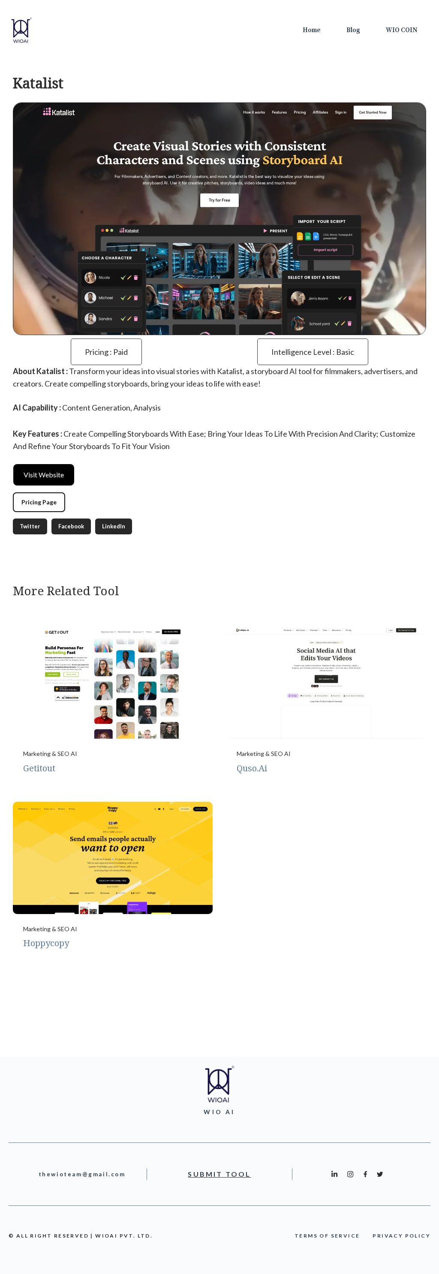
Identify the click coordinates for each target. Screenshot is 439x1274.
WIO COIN (402, 30)
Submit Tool (219, 1174)
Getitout (39, 768)
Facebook (71, 526)
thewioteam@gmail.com (82, 1174)
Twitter (30, 526)
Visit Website (44, 475)
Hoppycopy (46, 943)
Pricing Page (39, 502)
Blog (353, 30)
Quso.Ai (252, 768)
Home (312, 30)
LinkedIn (113, 526)
